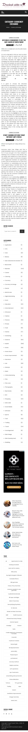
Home (6, 347)
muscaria (14, 637)
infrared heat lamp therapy (14, 618)
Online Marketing (10, 375)
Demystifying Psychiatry (14, 604)
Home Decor (8, 351)
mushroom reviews (14, 640)
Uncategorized (9, 430)
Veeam (14, 690)
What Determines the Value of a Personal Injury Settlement (17, 535)
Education (8, 304)
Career (7, 272)
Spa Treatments (14, 672)
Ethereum (8, 312)
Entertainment (9, 308)
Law (6, 363)
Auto (6, 253)
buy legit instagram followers (14, 575)
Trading (7, 422)
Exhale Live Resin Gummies (14, 611)
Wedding (7, 442)
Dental (7, 288)
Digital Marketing (10, 296)
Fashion (7, 316)
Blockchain (8, 264)
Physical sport (14, 654)
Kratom (20, 625)
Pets (6, 379)
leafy (14, 629)
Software (7, 411)
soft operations (14, 669)
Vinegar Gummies (14, 697)
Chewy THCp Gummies (14, 586)
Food (6, 328)
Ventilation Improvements (14, 693)
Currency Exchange (14, 37)
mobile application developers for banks (14, 633)
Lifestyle (7, 367)
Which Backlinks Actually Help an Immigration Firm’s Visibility (17, 503)
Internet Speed (14, 622)
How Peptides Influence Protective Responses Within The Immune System (18, 525)
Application (8, 245)
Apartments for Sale (16, 561)
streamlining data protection (14, 676)
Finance (7, 320)
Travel (7, 426)
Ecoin (6, 300)
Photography (9, 387)
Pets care (8, 383)
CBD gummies (14, 582)
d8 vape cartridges (14, 597)
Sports (7, 414)
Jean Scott (19, 45)
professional (14, 658)
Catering (7, 276)
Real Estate (8, 391)
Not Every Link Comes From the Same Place (17, 544)
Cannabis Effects (14, 578)
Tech (6, 418)
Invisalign (8, 625)
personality (14, 651)
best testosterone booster (12, 261)
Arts (6, 249)
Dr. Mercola (14, 608)
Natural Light (14, 644)
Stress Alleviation (14, 679)
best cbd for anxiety (14, 568)
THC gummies (18, 683)
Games (7, 332)
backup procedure (14, 564)
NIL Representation (14, 647)
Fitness (7, 324)
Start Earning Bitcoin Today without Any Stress (14, 136)
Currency (7, 280)
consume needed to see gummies (14, 590)
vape (19, 686)
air (6, 561)
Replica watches (14, 665)
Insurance (8, 359)
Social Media (8, 407)
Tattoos (8, 683)
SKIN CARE (8, 403)
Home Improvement (11, 355)
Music (6, 371)
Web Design (8, 434)
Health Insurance (17, 615)
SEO (6, 395)
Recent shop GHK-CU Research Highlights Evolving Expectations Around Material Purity (18, 514)
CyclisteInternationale (14, 594)
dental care (8, 292)
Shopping (7, 399)
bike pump (14, 571)
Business (7, 268)
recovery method (14, 662)
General (7, 339)
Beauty (7, 257)
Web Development (10, 438)
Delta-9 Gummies (14, 601)
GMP (7, 615)
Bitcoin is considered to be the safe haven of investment (14, 41)
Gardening (8, 336)
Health (7, 343)
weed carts (14, 700)
